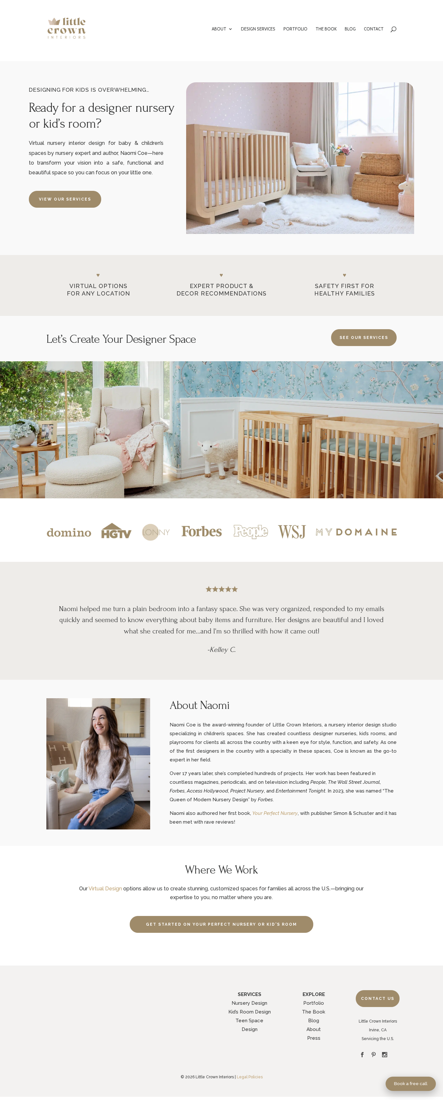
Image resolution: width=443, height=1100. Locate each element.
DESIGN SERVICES (258, 29)
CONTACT (374, 29)
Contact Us (377, 998)
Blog (313, 1021)
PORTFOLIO (295, 29)
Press (313, 1038)
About (313, 1029)
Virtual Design (105, 889)
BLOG (350, 29)
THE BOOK (326, 29)
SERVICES (249, 994)
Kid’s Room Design (249, 1012)
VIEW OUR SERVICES (65, 199)
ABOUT (219, 29)
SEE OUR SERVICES (364, 337)
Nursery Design (249, 1003)
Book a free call (410, 1083)
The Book (313, 1012)
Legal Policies (250, 1077)
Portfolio (313, 1003)
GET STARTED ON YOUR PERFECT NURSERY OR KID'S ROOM (221, 924)
